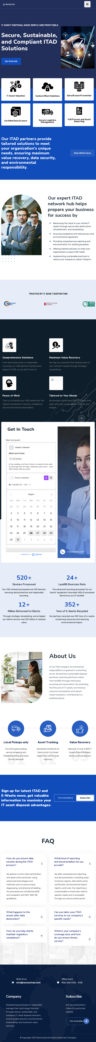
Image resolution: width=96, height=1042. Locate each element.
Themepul (71, 1038)
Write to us (21, 979)
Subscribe (85, 798)
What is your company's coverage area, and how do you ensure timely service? (67, 936)
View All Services (82, 153)
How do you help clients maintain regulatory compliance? (19, 934)
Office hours (67, 979)
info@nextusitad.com (28, 982)
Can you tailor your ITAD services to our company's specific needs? (68, 915)
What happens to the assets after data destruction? (18, 915)
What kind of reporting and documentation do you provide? (69, 862)
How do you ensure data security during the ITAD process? (20, 862)
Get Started (11, 61)
